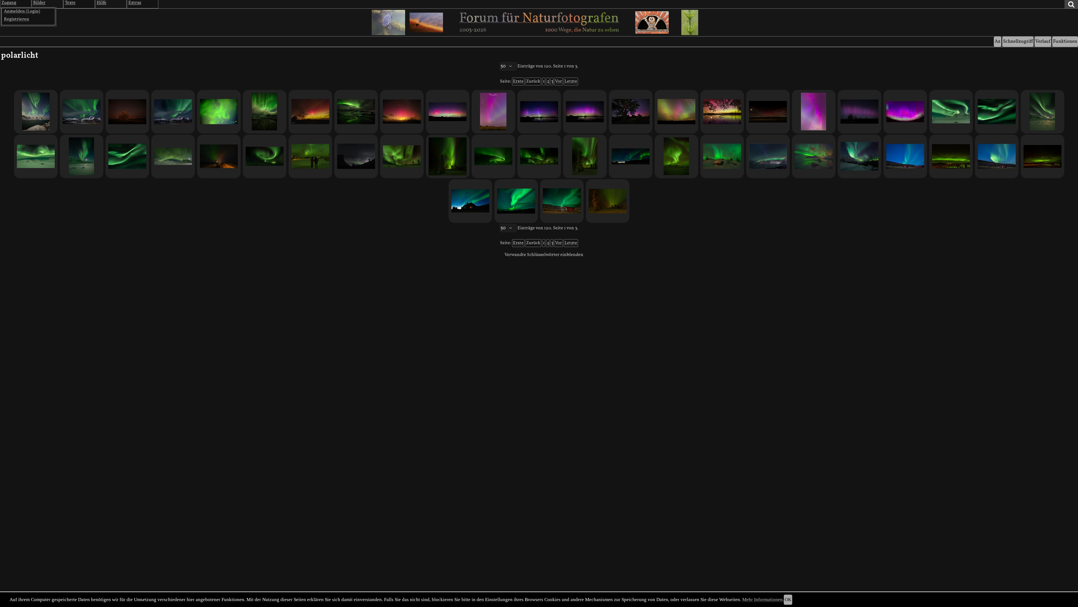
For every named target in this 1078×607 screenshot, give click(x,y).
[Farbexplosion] (264, 111)
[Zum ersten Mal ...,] (173, 111)
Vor (558, 81)
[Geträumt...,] (81, 111)
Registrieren (16, 19)
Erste (518, 81)
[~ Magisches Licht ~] (768, 156)
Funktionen (1065, 41)
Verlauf (1042, 41)
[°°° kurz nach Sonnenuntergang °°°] (905, 156)
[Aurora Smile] (905, 111)
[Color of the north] (585, 156)
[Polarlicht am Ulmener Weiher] (722, 111)
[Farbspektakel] (676, 111)
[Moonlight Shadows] (36, 111)
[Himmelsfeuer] (402, 156)
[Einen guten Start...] (310, 111)
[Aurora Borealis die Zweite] (768, 111)
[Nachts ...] (219, 111)
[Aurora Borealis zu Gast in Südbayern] (859, 111)
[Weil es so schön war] (539, 111)
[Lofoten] (356, 111)
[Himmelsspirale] (264, 156)
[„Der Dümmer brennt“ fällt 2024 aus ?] (447, 111)
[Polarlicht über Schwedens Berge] (36, 156)
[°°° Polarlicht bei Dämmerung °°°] (996, 156)
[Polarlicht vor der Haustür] (493, 111)
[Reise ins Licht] (219, 156)
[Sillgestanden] (310, 156)
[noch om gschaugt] (127, 156)
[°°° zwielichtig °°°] (607, 201)
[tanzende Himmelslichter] (996, 111)
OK (788, 599)
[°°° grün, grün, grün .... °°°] (951, 156)
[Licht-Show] (951, 111)
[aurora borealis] (676, 156)
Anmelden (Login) (22, 11)
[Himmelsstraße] (859, 156)
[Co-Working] (173, 156)
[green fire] (81, 156)
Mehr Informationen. (763, 599)
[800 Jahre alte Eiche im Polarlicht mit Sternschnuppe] (630, 111)
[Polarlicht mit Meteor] (402, 111)
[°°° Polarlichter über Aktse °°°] (630, 156)
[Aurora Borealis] (813, 111)
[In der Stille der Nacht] (722, 156)
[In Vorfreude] (813, 156)
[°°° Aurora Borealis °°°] (493, 156)
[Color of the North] (447, 156)
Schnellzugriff (1018, 41)
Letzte (571, 81)
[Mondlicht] (356, 156)
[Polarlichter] (539, 156)
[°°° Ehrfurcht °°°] (470, 201)
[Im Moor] (585, 111)
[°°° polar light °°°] (1042, 156)
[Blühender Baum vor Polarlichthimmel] (127, 111)
